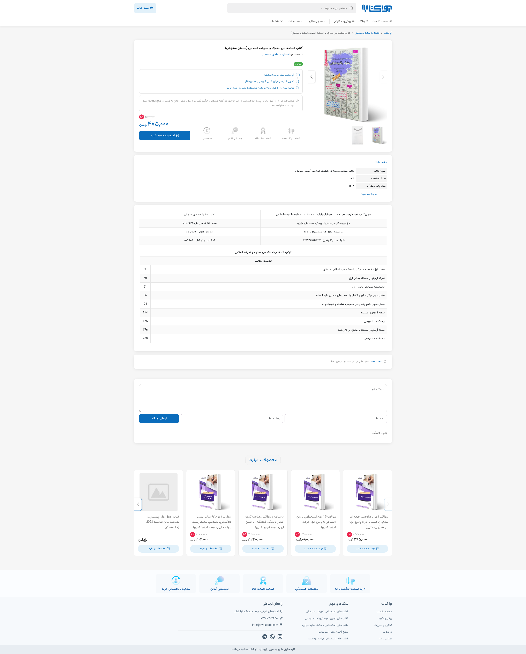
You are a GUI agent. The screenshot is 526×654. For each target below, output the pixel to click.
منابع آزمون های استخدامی (333, 632)
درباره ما (387, 632)
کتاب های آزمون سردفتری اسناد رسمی (326, 618)
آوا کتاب (388, 33)
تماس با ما (386, 638)
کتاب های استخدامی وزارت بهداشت (328, 638)
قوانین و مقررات (383, 625)
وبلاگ (362, 21)
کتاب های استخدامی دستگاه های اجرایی (325, 625)
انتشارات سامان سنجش (367, 33)
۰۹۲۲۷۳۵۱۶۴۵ (269, 618)
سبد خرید (143, 7)
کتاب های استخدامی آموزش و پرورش (327, 611)
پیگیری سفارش (343, 21)
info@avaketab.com (265, 625)
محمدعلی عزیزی (360, 361)
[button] (383, 77)
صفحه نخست (381, 21)
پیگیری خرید (385, 618)
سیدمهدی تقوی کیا (341, 361)
